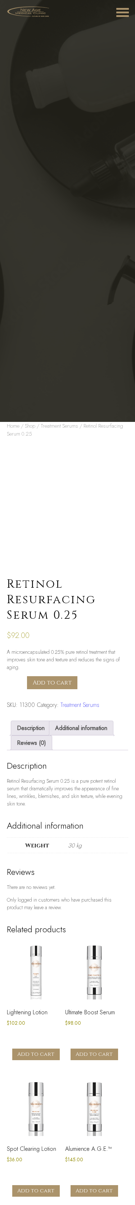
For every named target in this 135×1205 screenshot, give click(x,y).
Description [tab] (31, 728)
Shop (30, 426)
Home (13, 426)
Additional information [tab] (81, 728)
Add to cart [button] (35, 1054)
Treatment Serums (59, 426)
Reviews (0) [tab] (31, 743)
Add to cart (52, 683)
